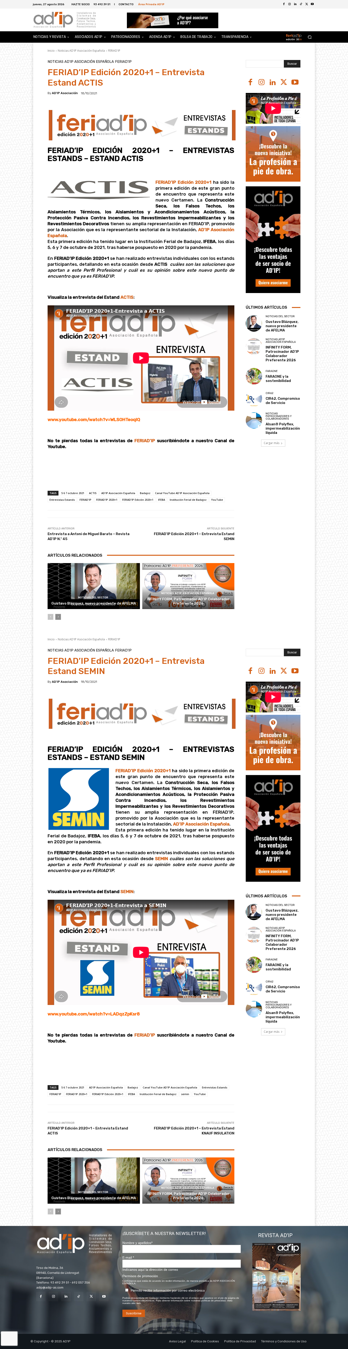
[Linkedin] (272, 82)
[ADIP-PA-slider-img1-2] (173, 20)
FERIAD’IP (144, 440)
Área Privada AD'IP (151, 4)
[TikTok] (78, 1296)
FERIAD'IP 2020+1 (106, 499)
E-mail (128, 1257)
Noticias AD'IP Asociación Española (81, 51)
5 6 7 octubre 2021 (72, 493)
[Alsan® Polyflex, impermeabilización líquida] (254, 420)
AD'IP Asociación (65, 93)
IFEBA (161, 499)
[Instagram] (261, 82)
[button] (309, 37)
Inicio (51, 51)
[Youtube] (312, 4)
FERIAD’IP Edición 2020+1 (184, 182)
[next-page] (58, 617)
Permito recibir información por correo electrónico (168, 1290)
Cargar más (271, 443)
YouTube (217, 499)
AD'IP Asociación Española (118, 493)
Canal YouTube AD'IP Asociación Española (182, 493)
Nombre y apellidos (137, 1243)
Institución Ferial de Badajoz (188, 499)
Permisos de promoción (140, 1276)
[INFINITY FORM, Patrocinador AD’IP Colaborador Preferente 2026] (188, 586)
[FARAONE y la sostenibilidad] (254, 376)
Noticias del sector (93, 597)
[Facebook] (284, 4)
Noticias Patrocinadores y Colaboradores (279, 416)
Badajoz (145, 493)
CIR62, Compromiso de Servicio (283, 400)
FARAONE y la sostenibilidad (278, 378)
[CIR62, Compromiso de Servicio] (254, 398)
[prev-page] (51, 617)
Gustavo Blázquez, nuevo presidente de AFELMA (93, 603)
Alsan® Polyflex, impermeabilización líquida (283, 428)
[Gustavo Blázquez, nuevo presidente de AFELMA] (94, 586)
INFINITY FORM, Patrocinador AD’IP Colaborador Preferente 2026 (188, 601)
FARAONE (272, 371)
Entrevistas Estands (62, 499)
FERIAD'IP (114, 51)
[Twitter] (306, 4)
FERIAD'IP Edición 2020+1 (137, 499)
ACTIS (93, 493)
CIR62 (269, 393)
